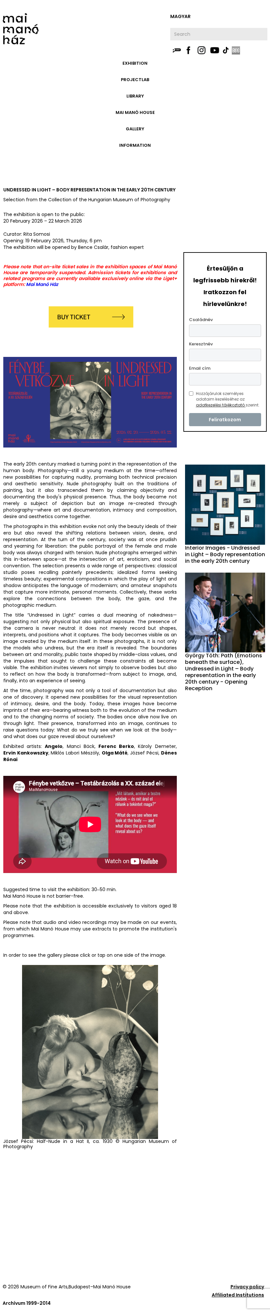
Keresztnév (201, 344)
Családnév (201, 320)
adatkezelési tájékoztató (221, 405)
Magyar (180, 16)
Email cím (199, 368)
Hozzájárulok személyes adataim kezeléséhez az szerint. (227, 399)
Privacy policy (247, 1286)
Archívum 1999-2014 (27, 1303)
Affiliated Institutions (238, 1295)
